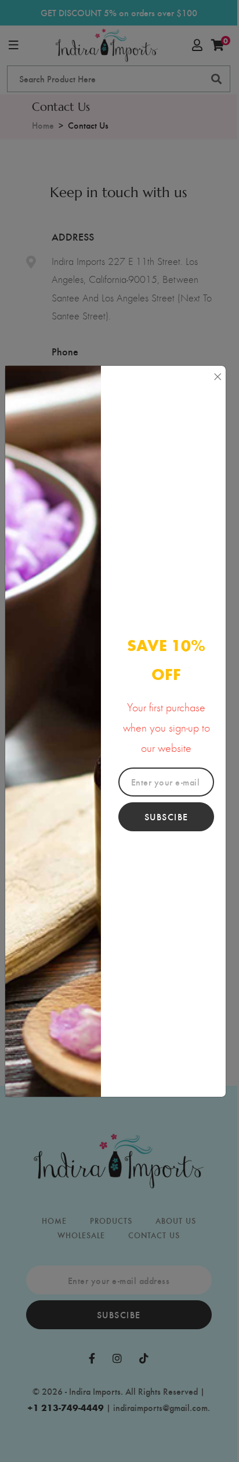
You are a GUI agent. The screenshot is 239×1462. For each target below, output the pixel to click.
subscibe (166, 816)
